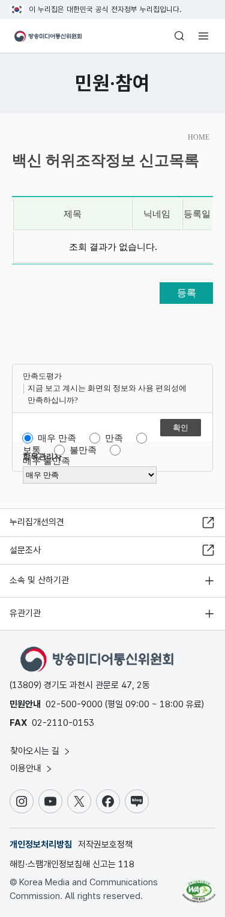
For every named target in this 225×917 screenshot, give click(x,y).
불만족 (83, 450)
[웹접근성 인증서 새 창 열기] (198, 886)
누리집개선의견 (37, 522)
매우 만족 (57, 438)
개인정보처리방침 (41, 844)
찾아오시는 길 (36, 751)
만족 (114, 438)
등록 (186, 293)
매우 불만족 (46, 461)
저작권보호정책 (105, 844)
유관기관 (25, 613)
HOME (198, 137)
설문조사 (25, 550)
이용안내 (27, 768)
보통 (32, 450)
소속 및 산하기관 (39, 580)
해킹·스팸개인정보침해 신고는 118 (72, 864)
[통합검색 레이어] (179, 36)
